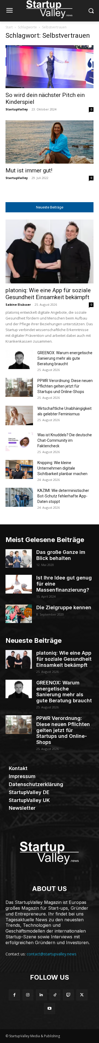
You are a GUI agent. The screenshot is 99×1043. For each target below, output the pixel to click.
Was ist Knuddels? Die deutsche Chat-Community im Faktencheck (64, 440)
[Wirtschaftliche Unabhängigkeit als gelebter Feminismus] (19, 415)
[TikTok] (55, 995)
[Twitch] (68, 995)
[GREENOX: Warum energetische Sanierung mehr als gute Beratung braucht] (19, 359)
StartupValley (17, 109)
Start (9, 27)
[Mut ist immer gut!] (50, 142)
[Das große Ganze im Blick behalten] (19, 558)
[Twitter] (81, 995)
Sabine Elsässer (18, 304)
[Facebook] (14, 995)
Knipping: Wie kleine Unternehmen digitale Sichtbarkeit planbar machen (62, 468)
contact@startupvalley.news (51, 954)
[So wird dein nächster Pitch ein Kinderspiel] (50, 66)
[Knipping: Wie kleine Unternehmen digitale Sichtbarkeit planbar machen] (19, 469)
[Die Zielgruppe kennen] (19, 614)
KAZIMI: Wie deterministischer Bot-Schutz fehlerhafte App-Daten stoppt (63, 496)
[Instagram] (28, 995)
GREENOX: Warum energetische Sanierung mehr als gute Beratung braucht (64, 358)
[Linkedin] (41, 995)
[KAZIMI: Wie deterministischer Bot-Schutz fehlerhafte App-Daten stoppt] (19, 497)
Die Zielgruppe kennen (63, 607)
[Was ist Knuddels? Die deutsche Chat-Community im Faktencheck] (19, 441)
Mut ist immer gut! (29, 170)
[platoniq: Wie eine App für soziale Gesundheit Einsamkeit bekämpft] (50, 251)
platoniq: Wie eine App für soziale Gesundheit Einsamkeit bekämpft (48, 293)
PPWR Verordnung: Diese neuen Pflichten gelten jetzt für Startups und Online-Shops (65, 386)
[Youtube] (49, 1008)
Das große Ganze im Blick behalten (60, 555)
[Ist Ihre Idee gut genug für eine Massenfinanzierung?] (19, 584)
